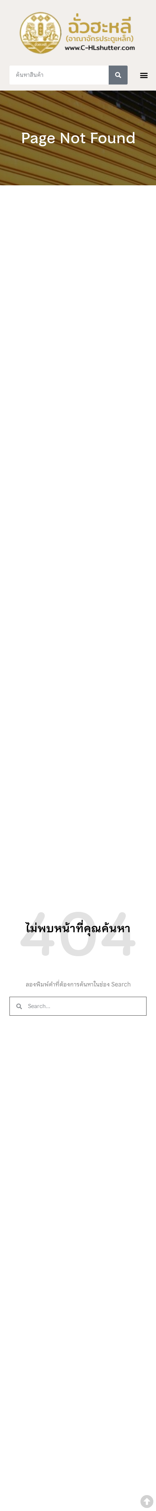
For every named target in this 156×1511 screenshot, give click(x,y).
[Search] (118, 75)
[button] (144, 75)
